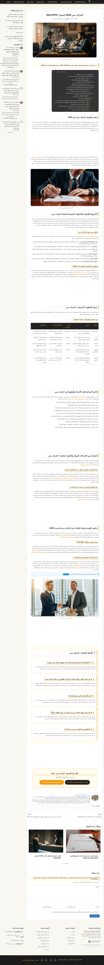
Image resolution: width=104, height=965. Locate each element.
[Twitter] (92, 806)
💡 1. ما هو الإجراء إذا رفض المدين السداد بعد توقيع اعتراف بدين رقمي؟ (73, 100)
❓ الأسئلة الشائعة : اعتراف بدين (85, 98)
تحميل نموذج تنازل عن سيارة (77, 399)
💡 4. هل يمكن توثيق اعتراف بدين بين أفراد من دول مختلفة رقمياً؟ (74, 106)
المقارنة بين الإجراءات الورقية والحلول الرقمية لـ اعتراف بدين (79, 87)
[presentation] (83, 841)
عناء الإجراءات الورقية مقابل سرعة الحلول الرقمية (77, 89)
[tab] (67, 863)
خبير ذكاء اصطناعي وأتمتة (19, 1)
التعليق (97, 886)
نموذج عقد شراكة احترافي (37, 552)
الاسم (97, 907)
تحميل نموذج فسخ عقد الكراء (67, 537)
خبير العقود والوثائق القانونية (80, 1)
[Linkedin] (98, 806)
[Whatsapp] (94, 806)
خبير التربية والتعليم (41, 1)
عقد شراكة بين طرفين (85, 464)
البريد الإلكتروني (70, 907)
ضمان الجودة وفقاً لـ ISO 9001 (82, 95)
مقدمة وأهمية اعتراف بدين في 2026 (85, 74)
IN (46, 960)
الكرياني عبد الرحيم (14, 47)
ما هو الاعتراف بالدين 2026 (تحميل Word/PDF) (90, 815)
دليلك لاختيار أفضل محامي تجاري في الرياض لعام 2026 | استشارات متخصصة (13, 38)
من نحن (73, 931)
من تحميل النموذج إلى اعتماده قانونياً (80, 83)
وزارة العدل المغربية (77, 565)
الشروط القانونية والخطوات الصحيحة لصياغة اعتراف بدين (80, 76)
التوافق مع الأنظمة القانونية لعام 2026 (80, 80)
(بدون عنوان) (19, 32)
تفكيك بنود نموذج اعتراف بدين (82, 78)
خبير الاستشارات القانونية (52, 1)
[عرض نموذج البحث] (3, 2)
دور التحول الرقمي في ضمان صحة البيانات (79, 91)
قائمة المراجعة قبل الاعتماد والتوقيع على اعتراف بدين (81, 85)
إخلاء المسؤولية (71, 940)
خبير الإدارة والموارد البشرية (66, 1)
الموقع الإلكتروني (47, 907)
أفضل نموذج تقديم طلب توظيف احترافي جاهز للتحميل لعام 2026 (43, 815)
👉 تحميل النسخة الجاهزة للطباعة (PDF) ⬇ (52, 782)
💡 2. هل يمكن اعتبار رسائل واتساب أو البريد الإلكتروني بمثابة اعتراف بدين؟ (72, 102)
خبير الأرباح (8, 1)
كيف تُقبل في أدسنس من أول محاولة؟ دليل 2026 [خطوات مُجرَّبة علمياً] (10, 73)
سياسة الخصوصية (71, 937)
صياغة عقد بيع (36, 157)
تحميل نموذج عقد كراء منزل (90, 236)
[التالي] (31, 846)
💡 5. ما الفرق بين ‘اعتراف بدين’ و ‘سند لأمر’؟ (78, 108)
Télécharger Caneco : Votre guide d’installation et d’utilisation (11, 52)
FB (55, 960)
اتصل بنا (73, 934)
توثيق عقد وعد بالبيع (82, 499)
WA (42, 960)
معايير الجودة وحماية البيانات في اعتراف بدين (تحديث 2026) (79, 93)
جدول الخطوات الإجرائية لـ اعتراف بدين (84, 81)
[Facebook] (96, 806)
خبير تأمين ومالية (30, 1)
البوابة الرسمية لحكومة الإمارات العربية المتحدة (65, 478)
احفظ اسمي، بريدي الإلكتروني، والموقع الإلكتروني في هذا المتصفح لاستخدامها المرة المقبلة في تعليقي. (75, 912)
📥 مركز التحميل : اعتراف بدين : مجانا (80, 109)
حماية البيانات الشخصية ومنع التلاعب (80, 96)
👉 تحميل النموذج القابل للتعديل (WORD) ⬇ (77, 782)
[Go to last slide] (98, 846)
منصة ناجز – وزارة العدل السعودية (80, 272)
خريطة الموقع (72, 943)
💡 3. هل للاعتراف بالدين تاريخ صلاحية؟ (80, 104)
